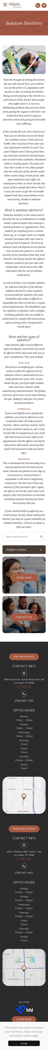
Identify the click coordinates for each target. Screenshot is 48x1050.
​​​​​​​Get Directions (24, 687)
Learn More (24, 577)
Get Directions (24, 859)
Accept (24, 1043)
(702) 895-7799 (24, 700)
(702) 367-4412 (24, 872)
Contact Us (24, 617)
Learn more (24, 1019)
